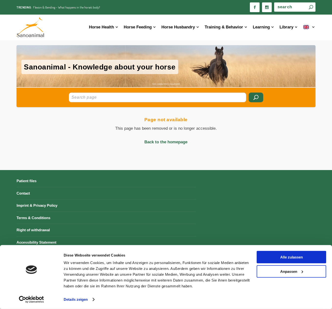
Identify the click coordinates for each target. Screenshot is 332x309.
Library (286, 27)
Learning (261, 27)
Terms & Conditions (33, 218)
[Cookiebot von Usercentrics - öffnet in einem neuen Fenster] (31, 299)
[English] (309, 27)
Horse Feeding (138, 27)
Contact (23, 193)
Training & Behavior (224, 27)
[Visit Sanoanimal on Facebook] (255, 7)
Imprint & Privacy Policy (37, 205)
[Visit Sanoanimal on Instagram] (267, 7)
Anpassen (288, 271)
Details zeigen (76, 299)
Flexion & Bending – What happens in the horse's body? (66, 7)
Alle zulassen (291, 257)
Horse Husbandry (178, 27)
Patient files (26, 181)
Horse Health (101, 27)
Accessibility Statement (36, 242)
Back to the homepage (165, 142)
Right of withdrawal (33, 230)
